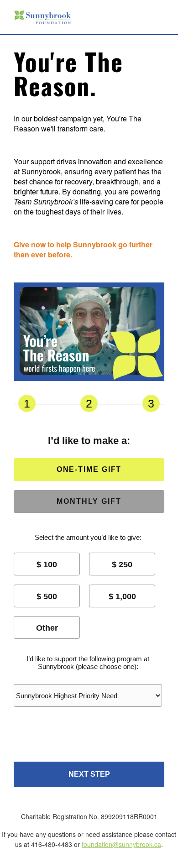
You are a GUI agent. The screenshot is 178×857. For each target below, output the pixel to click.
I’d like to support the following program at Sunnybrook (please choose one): (87, 662)
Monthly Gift (89, 501)
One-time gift (89, 469)
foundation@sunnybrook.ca (121, 844)
